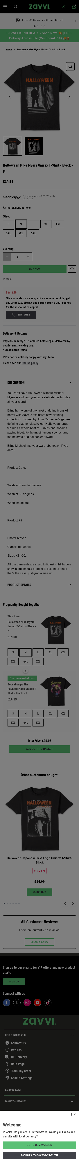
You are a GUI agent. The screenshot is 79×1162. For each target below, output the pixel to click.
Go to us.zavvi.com (39, 1145)
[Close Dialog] (74, 1114)
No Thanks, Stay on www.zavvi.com (39, 1155)
